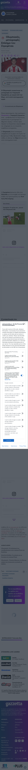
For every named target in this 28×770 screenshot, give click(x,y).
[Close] (24, 324)
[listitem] (14, 352)
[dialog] (14, 385)
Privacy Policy (22, 446)
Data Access (14, 446)
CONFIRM (8, 440)
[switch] (22, 356)
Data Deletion (5, 446)
